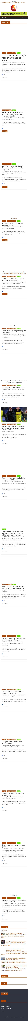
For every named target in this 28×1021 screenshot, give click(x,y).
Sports (18, 52)
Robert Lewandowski (10, 431)
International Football (11, 52)
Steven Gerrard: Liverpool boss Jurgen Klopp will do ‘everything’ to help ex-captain (13, 114)
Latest (2, 930)
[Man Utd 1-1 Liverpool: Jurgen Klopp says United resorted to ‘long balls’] (14, 137)
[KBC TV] (14, 5)
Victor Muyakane (14, 117)
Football (4, 52)
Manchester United (9, 335)
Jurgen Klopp (22, 62)
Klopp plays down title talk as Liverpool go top (12, 224)
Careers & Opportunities (6, 1006)
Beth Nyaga (15, 62)
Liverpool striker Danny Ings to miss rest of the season (13, 279)
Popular (5, 930)
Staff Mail (3, 1004)
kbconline (14, 226)
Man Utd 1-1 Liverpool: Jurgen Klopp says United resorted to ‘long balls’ (12, 168)
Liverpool (4, 228)
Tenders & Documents (6, 1008)
